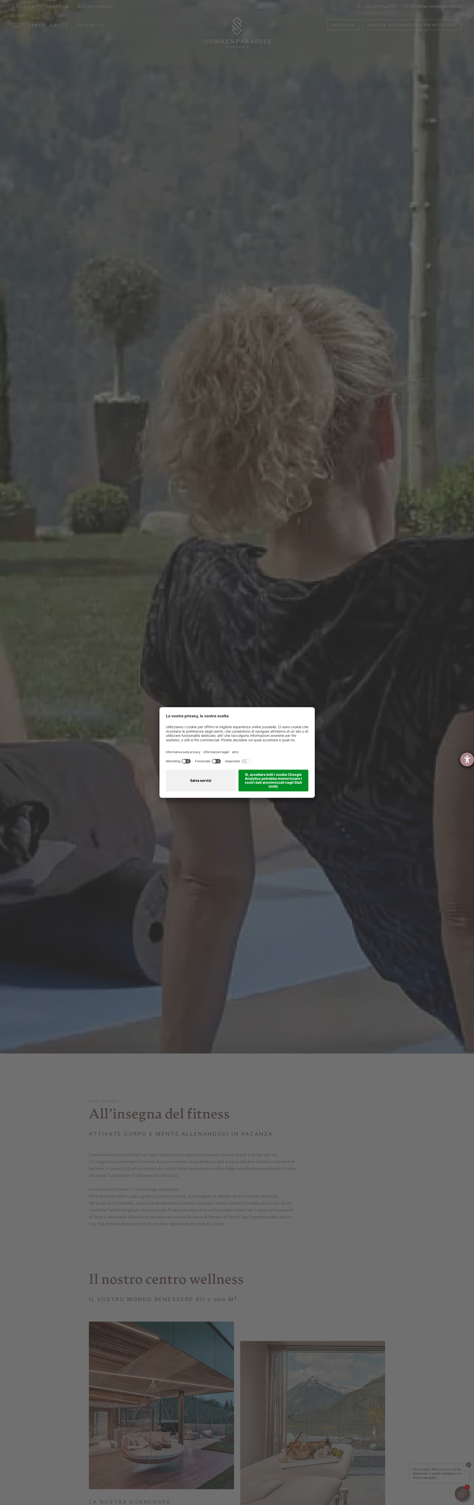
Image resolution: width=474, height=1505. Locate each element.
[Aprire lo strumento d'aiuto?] (467, 759)
